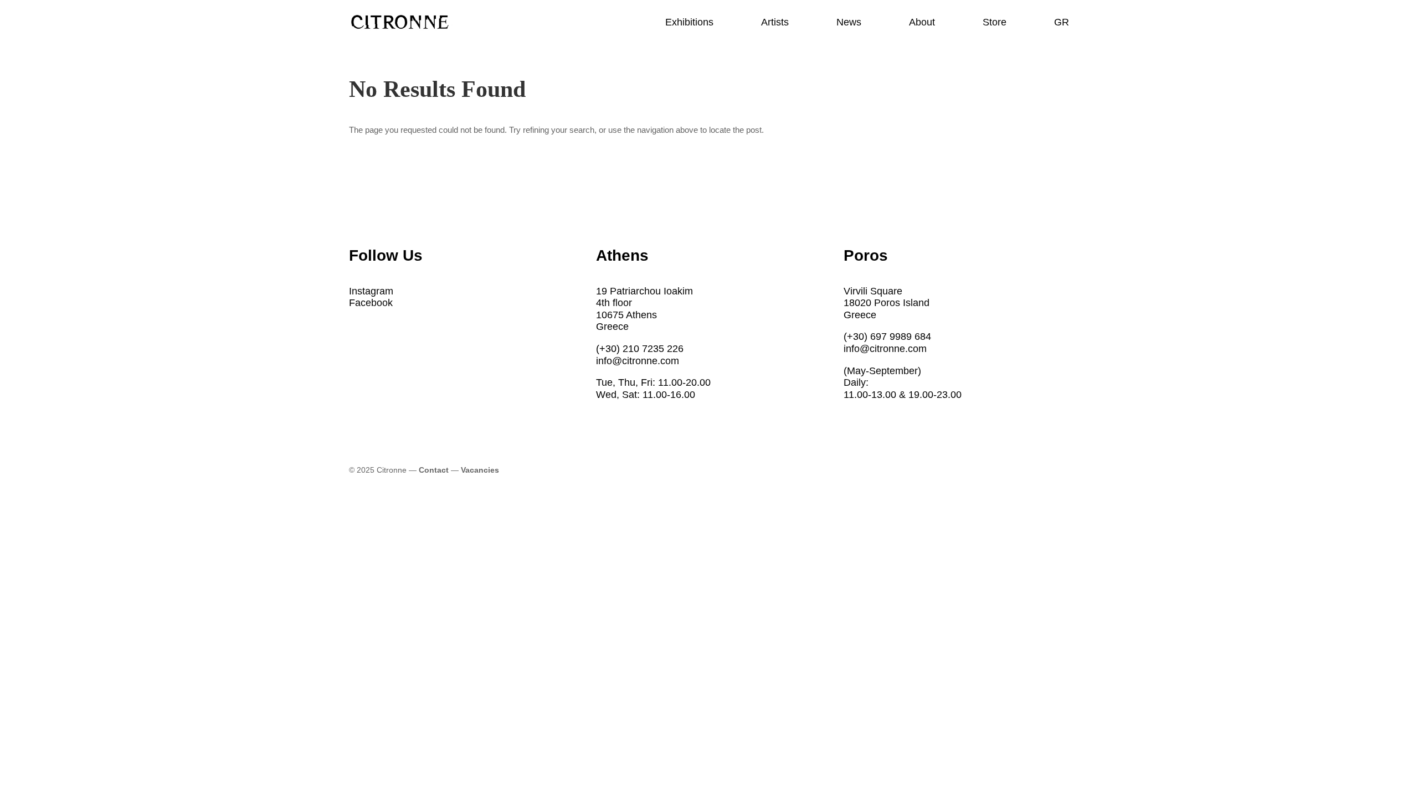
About (922, 23)
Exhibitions (689, 23)
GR (1061, 23)
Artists (775, 23)
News (848, 23)
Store (994, 23)
